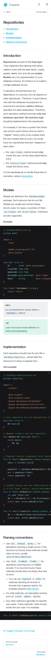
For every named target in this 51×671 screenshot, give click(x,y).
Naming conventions (16, 42)
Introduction (12, 29)
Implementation (14, 37)
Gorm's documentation (16, 331)
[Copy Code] (46, 230)
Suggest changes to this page (20, 631)
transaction (27, 176)
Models (10, 33)
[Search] (39, 4)
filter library (33, 588)
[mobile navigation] (46, 4)
